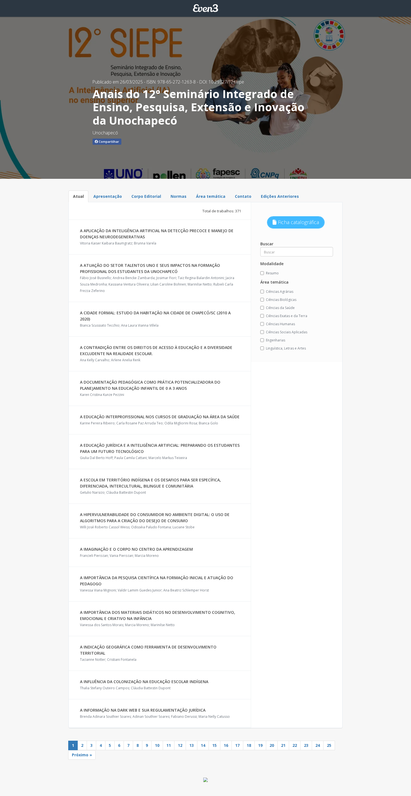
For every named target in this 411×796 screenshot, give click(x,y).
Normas (178, 196)
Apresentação (107, 196)
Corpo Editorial (146, 196)
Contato (243, 196)
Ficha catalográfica (298, 222)
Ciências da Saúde (280, 307)
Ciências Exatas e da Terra (286, 315)
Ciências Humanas (280, 324)
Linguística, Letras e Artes (286, 348)
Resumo (272, 273)
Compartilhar (108, 141)
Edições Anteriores (280, 196)
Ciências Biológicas (281, 299)
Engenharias (275, 340)
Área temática (210, 196)
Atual (78, 196)
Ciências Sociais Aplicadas (286, 332)
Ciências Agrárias (279, 291)
